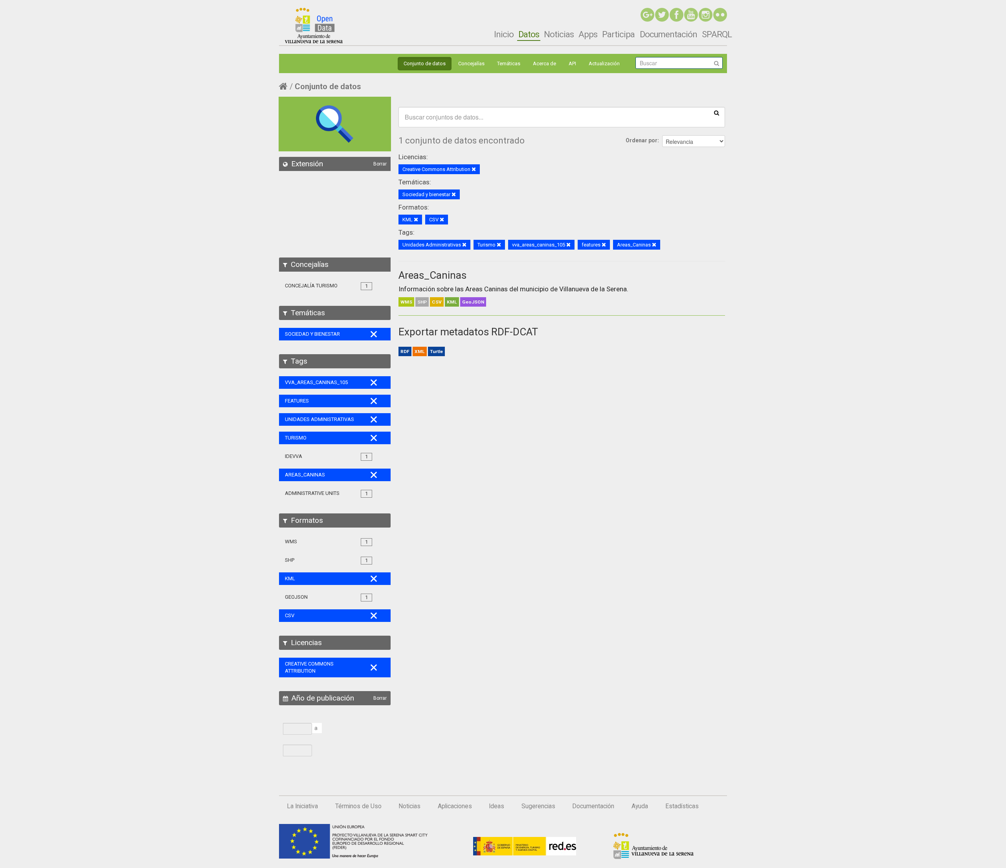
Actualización (604, 63)
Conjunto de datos (425, 63)
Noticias (559, 34)
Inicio (504, 34)
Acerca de (544, 63)
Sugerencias (538, 806)
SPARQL (717, 34)
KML (452, 302)
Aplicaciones (455, 806)
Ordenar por (641, 140)
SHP (422, 302)
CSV (437, 302)
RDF (404, 351)
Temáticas (508, 63)
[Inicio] (314, 25)
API (572, 63)
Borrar (380, 164)
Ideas (496, 806)
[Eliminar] (474, 169)
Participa (618, 34)
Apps (587, 34)
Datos (528, 34)
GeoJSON (473, 302)
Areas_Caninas (432, 275)
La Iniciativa (302, 806)
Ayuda (640, 806)
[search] (716, 112)
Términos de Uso (358, 806)
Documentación (668, 34)
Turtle (436, 351)
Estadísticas (682, 806)
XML (420, 351)
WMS (406, 302)
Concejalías (471, 63)
